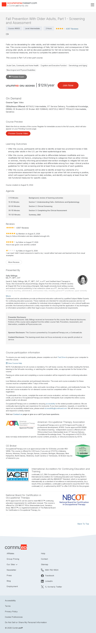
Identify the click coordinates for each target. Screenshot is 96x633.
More (8, 296)
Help (43, 553)
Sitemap (44, 564)
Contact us (17, 414)
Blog (9, 581)
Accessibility (10, 600)
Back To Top (83, 524)
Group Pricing (13, 559)
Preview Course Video (18, 133)
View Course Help (14, 363)
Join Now (68, 85)
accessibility (50, 404)
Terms (8, 606)
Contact (44, 559)
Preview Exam (17, 77)
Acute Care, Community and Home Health (23, 65)
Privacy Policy (11, 611)
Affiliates (10, 553)
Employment (12, 586)
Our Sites (11, 564)
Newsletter (11, 570)
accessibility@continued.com (55, 408)
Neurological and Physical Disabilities (21, 70)
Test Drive (62, 357)
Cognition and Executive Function (54, 65)
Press (9, 575)
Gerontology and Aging (78, 65)
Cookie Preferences (14, 617)
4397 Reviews (72, 29)
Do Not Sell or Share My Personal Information (26, 622)
